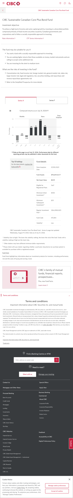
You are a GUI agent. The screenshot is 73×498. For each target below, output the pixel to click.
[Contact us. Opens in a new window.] (65, 3)
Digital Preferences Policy (47, 441)
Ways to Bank (6, 419)
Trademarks (6, 343)
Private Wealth (7, 450)
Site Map (5, 426)
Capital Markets (7, 461)
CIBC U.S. (5, 471)
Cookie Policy (21, 487)
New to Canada (7, 468)
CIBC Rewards (7, 464)
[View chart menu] (10, 111)
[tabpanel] (36, 170)
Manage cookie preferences (57, 485)
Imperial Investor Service (10, 439)
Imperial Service (7, 435)
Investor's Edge (7, 443)
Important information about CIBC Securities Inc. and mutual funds (21, 339)
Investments (6, 412)
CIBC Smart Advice (8, 422)
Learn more (42, 285)
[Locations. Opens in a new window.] (60, 3)
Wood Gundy (6, 446)
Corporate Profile (44, 403)
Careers (41, 418)
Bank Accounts (7, 397)
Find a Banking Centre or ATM (39, 354)
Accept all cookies (57, 491)
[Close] (69, 479)
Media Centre (43, 414)
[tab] (21, 100)
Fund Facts (5, 253)
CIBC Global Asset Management (12, 453)
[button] (69, 3)
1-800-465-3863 (47, 325)
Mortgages (6, 404)
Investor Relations (44, 410)
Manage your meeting (46, 374)
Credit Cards (6, 401)
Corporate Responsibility (46, 407)
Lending (5, 408)
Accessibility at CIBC (45, 437)
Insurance (5, 415)
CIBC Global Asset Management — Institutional (16, 457)
